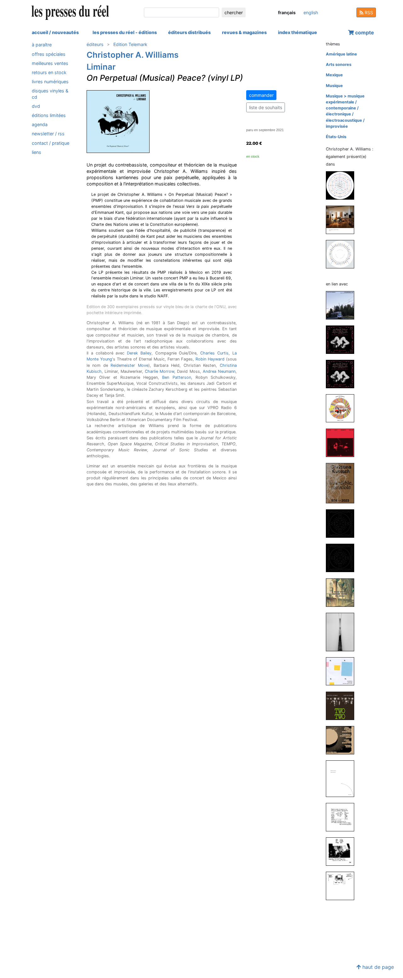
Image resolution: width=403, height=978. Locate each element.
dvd (36, 105)
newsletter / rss (48, 133)
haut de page (377, 967)
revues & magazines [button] (244, 32)
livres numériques (50, 81)
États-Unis (336, 136)
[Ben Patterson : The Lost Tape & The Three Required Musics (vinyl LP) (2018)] (342, 671)
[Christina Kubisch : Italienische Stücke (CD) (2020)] (342, 632)
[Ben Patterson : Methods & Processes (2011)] (342, 778)
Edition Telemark (130, 44)
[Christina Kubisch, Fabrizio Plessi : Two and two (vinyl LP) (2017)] (342, 705)
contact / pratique (50, 142)
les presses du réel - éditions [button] (125, 32)
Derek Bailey (139, 353)
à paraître (42, 44)
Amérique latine (341, 54)
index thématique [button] (297, 32)
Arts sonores (338, 64)
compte (364, 32)
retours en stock (49, 72)
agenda (40, 124)
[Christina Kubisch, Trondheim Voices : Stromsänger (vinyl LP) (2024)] (342, 304)
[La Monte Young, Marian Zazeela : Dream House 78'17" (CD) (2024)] (342, 339)
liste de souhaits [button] (265, 107)
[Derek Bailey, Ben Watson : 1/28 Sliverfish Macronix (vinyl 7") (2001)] (342, 816)
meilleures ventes (50, 63)
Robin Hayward (210, 359)
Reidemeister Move (129, 365)
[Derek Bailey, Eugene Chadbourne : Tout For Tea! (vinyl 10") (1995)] (342, 885)
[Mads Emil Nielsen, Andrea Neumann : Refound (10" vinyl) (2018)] (342, 219)
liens (36, 152)
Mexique (334, 75)
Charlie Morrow (159, 371)
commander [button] (261, 95)
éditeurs (95, 44)
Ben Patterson (176, 377)
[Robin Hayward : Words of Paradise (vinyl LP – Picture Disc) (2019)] (342, 185)
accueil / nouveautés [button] (55, 32)
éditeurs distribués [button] (189, 32)
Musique (334, 85)
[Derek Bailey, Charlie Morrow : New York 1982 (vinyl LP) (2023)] (342, 592)
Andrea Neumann (219, 371)
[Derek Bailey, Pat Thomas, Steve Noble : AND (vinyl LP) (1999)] (342, 851)
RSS (368, 12)
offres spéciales (48, 53)
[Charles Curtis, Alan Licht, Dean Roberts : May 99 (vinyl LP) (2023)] (342, 442)
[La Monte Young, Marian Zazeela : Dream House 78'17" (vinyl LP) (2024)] (342, 373)
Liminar (101, 67)
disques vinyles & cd (50, 93)
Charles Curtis (214, 353)
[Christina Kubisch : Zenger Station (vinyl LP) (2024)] (342, 408)
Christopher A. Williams (133, 55)
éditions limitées (49, 115)
